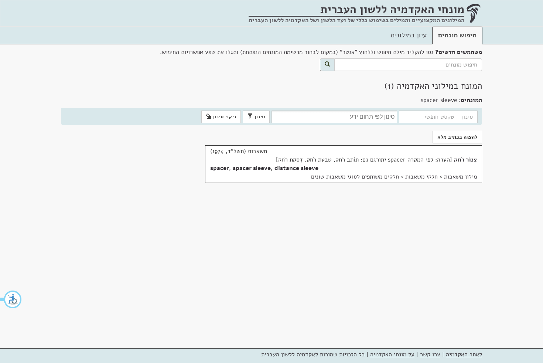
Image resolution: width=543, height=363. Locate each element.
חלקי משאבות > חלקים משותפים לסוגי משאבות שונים (374, 177)
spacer (219, 168)
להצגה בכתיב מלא (457, 136)
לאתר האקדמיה (464, 354)
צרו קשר (430, 354)
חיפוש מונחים (457, 35)
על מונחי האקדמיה (392, 354)
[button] (11, 299)
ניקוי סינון (223, 116)
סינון (259, 116)
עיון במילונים (409, 35)
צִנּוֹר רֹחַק (465, 160)
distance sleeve (296, 168)
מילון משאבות (460, 177)
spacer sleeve (252, 168)
